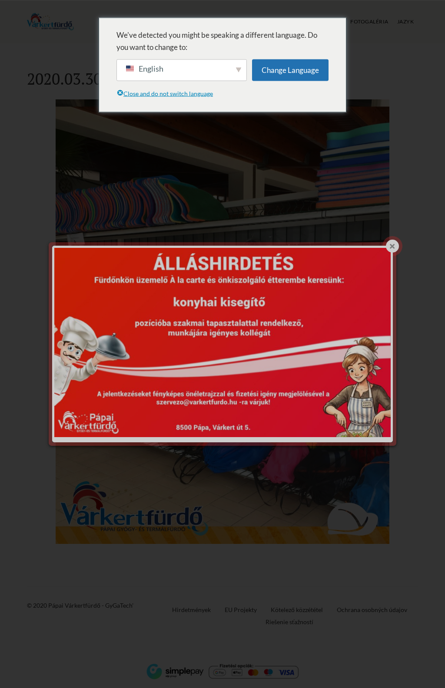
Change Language (290, 69)
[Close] (392, 246)
